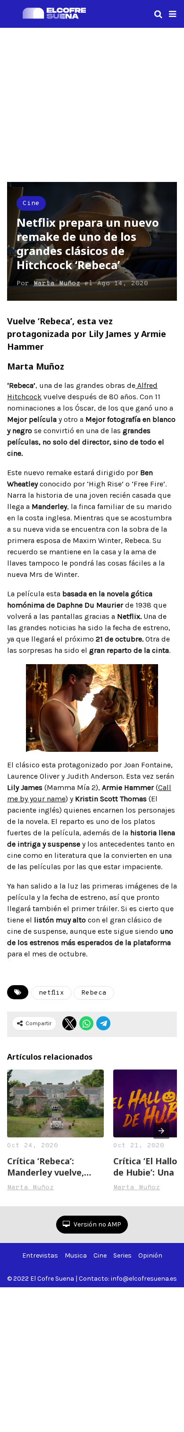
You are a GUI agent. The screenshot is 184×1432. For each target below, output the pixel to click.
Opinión (150, 1255)
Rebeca (94, 993)
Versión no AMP (96, 1224)
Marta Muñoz (56, 284)
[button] (172, 14)
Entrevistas (40, 1255)
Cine (31, 203)
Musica (76, 1255)
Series (122, 1255)
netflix (51, 993)
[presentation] (161, 1131)
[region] (92, 103)
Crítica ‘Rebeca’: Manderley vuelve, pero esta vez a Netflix (45, 1166)
